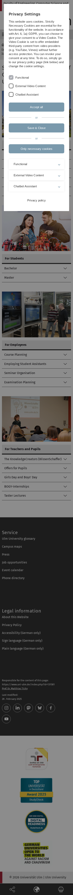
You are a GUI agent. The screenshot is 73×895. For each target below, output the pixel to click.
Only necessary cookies (37, 148)
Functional (22, 77)
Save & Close (36, 128)
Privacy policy (36, 200)
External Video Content (30, 86)
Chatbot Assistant (27, 94)
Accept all (36, 107)
